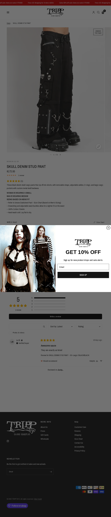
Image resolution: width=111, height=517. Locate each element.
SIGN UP (83, 274)
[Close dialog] (108, 227)
